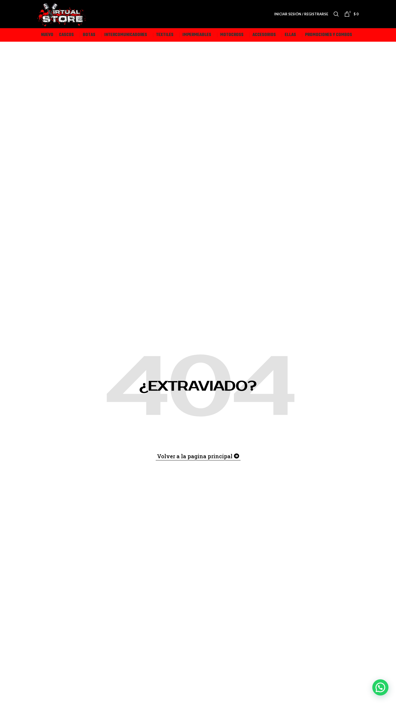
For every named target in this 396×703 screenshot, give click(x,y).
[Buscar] (336, 14)
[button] (380, 687)
